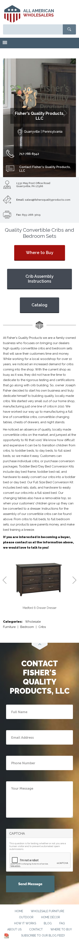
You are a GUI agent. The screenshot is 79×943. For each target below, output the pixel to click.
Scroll (40, 646)
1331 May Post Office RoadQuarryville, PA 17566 (33, 185)
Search (69, 29)
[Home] (29, 14)
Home (19, 911)
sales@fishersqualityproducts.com (47, 199)
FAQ (62, 923)
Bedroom (27, 627)
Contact (36, 929)
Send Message (30, 884)
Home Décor (50, 917)
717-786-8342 (29, 154)
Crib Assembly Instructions (39, 279)
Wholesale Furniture (47, 911)
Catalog (39, 304)
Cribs (42, 627)
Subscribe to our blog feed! (43, 935)
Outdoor (26, 917)
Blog (48, 923)
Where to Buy (39, 252)
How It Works (25, 923)
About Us (14, 929)
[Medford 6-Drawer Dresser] (39, 579)
